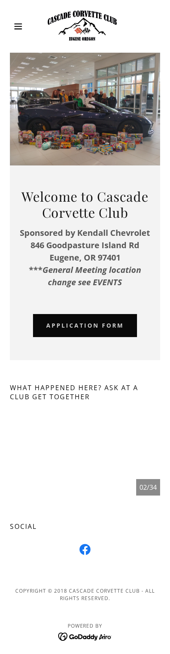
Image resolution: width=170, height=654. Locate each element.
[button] (21, 26)
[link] (85, 26)
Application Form (85, 325)
